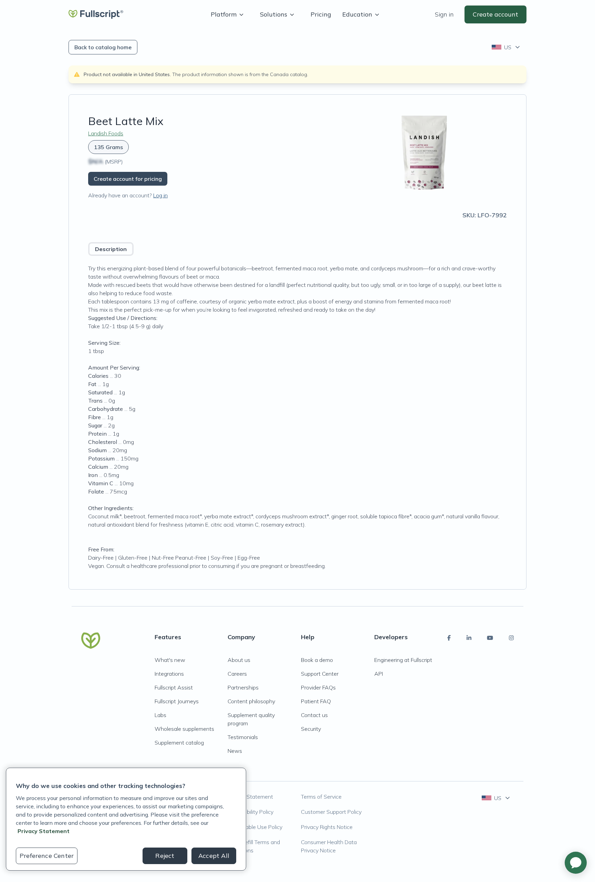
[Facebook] (449, 638)
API (378, 673)
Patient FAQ (316, 701)
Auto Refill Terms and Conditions (254, 846)
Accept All (213, 856)
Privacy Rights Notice (327, 826)
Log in (160, 195)
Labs (160, 715)
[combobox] (506, 47)
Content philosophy (251, 701)
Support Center (319, 673)
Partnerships (243, 687)
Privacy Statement (250, 796)
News (235, 750)
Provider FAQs (318, 687)
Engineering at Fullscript (403, 659)
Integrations (169, 673)
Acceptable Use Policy (255, 826)
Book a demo (317, 659)
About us (239, 659)
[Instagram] (511, 638)
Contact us (314, 715)
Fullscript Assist (174, 687)
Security (311, 728)
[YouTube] (490, 638)
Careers (237, 673)
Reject (164, 856)
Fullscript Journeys (177, 701)
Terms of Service (321, 796)
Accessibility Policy (250, 811)
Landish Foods (105, 133)
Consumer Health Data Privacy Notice (329, 846)
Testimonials (243, 737)
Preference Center (47, 856)
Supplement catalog (179, 742)
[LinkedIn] (469, 638)
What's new (170, 659)
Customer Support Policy (331, 811)
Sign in (444, 14)
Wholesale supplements (184, 728)
